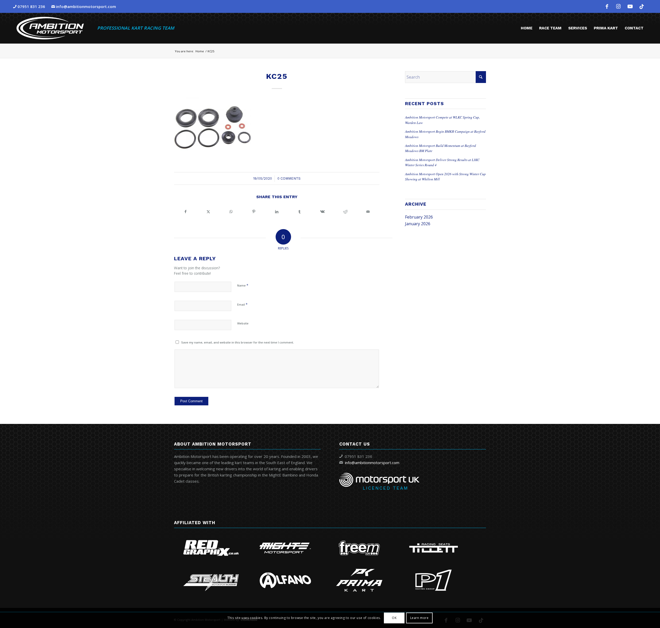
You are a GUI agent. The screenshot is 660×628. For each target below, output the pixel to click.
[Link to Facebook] (607, 6)
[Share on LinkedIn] (276, 211)
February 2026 (419, 217)
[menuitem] (526, 28)
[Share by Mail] (368, 211)
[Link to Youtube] (630, 6)
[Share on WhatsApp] (231, 211)
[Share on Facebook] (185, 211)
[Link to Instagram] (618, 6)
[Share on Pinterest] (254, 211)
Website (243, 323)
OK (394, 618)
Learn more (419, 618)
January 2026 (417, 224)
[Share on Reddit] (345, 211)
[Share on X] (208, 211)
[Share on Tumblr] (299, 211)
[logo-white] (50, 28)
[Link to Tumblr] (642, 6)
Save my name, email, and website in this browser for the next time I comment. (237, 342)
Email (242, 304)
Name (242, 285)
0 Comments (289, 178)
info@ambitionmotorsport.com (86, 6)
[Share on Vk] (322, 211)
